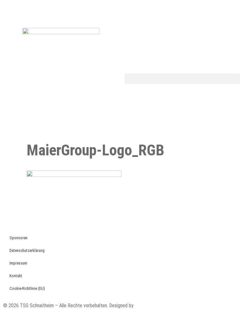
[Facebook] (11, 11)
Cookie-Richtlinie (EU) (27, 288)
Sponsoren (18, 237)
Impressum (18, 263)
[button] (182, 78)
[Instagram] (129, 11)
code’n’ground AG (152, 305)
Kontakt (15, 275)
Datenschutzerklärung (27, 250)
